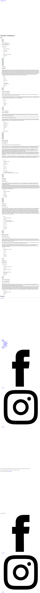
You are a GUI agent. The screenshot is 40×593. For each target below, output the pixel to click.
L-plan (3, 0)
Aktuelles (3, 340)
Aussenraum (5, 342)
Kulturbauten (5, 344)
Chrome (8, 471)
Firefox (11, 471)
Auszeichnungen (4, 347)
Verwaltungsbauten (5, 343)
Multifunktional (5, 341)
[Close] (20, 338)
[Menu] (20, 33)
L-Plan (3, 339)
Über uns (3, 346)
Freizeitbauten (5, 345)
